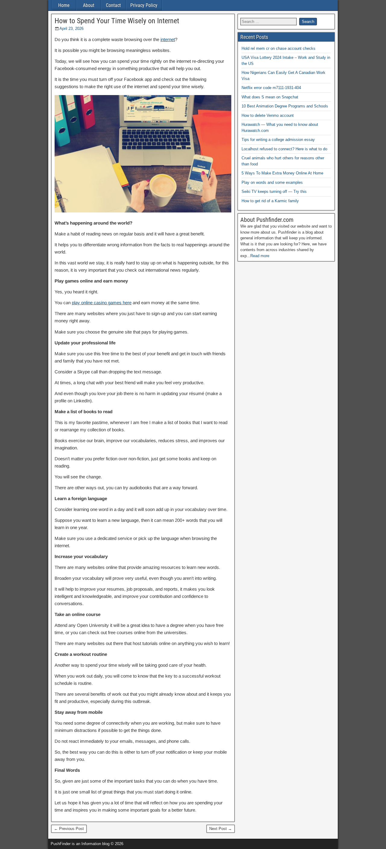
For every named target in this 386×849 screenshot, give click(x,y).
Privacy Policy (143, 5)
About (88, 5)
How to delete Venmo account (268, 115)
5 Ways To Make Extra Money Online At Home (282, 173)
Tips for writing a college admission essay (278, 139)
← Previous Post (69, 828)
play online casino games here (101, 302)
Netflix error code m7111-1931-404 (271, 87)
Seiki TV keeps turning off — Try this (274, 191)
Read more (259, 256)
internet (167, 39)
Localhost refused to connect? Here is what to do (284, 149)
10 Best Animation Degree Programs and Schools (285, 106)
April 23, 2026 (71, 28)
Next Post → (220, 828)
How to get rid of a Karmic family (270, 201)
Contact (113, 5)
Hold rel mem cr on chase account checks (278, 48)
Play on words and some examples (272, 182)
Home (64, 5)
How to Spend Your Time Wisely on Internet (117, 21)
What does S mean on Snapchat (270, 97)
